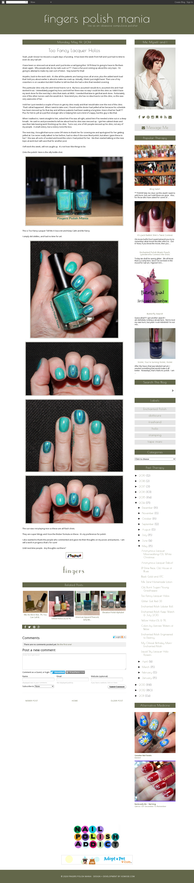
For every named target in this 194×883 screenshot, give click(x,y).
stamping (155, 435)
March (146, 667)
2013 (142, 684)
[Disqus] (74, 749)
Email (59, 676)
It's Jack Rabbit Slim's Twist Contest (155, 235)
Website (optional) (99, 676)
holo (155, 428)
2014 (142, 502)
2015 (142, 497)
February (147, 672)
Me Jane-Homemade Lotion (156, 581)
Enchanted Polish (155, 409)
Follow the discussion (123, 637)
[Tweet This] (29, 627)
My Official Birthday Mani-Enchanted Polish (156, 644)
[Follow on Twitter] (143, 117)
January (147, 677)
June (145, 540)
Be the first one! (64, 644)
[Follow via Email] (170, 117)
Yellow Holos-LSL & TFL (153, 620)
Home (75, 700)
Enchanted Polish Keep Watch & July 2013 (157, 613)
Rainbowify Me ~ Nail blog (145, 804)
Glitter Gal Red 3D (151, 601)
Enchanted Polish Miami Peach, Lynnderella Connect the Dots (155, 253)
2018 (142, 481)
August (146, 529)
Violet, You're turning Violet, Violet (155, 362)
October (147, 518)
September (148, 524)
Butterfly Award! (155, 313)
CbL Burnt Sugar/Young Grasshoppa (155, 589)
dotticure (155, 415)
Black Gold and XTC (152, 576)
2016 (142, 491)
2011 (142, 695)
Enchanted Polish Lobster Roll (157, 606)
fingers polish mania (97, 18)
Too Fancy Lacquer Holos (155, 595)
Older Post (117, 700)
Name (25, 676)
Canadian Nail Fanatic (143, 755)
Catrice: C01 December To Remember (150, 806)
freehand (155, 422)
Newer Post (31, 700)
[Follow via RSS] (165, 117)
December (148, 507)
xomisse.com (128, 876)
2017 (142, 486)
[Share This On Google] (39, 627)
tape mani (155, 441)
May (145, 546)
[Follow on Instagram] (153, 117)
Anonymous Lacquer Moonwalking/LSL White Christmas (156, 554)
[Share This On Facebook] (25, 627)
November (148, 513)
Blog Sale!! (155, 189)
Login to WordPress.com (75, 672)
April (145, 661)
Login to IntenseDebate (58, 672)
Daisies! (138, 757)
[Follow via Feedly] (157, 117)
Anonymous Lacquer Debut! (157, 562)
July (145, 535)
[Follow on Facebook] (139, 117)
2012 (142, 690)
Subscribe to (28, 686)
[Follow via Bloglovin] (161, 117)
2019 (142, 475)
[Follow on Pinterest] (148, 117)
